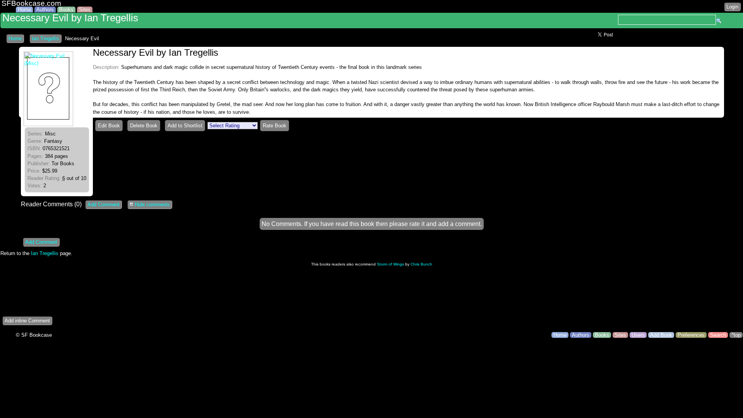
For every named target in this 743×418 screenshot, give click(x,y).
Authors (45, 9)
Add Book (661, 335)
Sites (85, 9)
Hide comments (151, 204)
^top (736, 335)
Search (718, 335)
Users (638, 335)
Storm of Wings (390, 264)
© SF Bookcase (34, 335)
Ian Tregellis (45, 38)
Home (24, 9)
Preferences (691, 335)
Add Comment (103, 204)
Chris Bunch (421, 264)
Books (66, 9)
